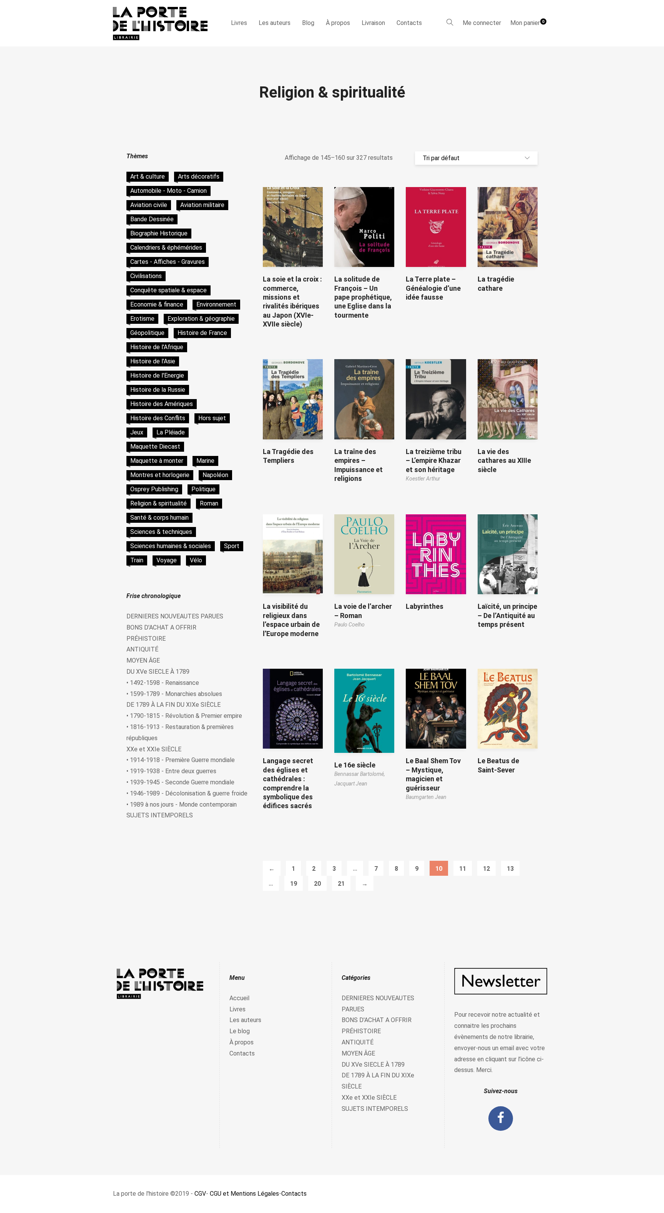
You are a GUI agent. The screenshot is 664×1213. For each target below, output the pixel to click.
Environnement (216, 304)
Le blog (239, 1031)
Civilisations (146, 276)
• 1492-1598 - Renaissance (162, 682)
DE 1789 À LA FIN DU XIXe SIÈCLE (173, 704)
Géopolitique (147, 332)
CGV (200, 1193)
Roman (209, 503)
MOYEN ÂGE (143, 660)
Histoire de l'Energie (157, 375)
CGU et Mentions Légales (244, 1193)
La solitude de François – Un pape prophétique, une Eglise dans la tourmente (363, 297)
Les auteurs (274, 23)
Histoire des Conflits (157, 418)
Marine (205, 460)
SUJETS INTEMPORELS (159, 815)
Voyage (166, 560)
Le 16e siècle (354, 765)
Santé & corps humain (159, 517)
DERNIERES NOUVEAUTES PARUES (174, 616)
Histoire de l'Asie (152, 361)
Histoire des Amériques (161, 404)
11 (462, 868)
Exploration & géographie (201, 318)
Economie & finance (156, 304)
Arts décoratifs (198, 176)
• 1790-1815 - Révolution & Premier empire (184, 715)
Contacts (409, 23)
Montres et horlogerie (159, 475)
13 (510, 868)
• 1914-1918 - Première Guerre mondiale (180, 760)
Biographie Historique (159, 233)
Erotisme (142, 318)
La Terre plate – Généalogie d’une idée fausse (433, 288)
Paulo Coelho (349, 624)
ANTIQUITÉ (142, 649)
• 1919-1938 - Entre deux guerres (171, 771)
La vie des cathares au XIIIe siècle (504, 460)
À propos (338, 23)
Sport (231, 546)
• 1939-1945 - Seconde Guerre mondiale (180, 782)
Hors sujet (212, 418)
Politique (203, 489)
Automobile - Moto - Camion (168, 190)
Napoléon (215, 475)
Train (136, 560)
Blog (308, 23)
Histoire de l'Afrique (156, 347)
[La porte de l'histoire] (164, 23)
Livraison (373, 23)
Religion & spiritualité (158, 503)
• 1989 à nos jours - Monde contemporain (181, 804)
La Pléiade (170, 432)
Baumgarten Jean (426, 797)
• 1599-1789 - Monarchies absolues (174, 694)
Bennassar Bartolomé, (359, 774)
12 (486, 868)
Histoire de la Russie (157, 389)
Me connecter (482, 23)
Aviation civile (148, 205)
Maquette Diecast (155, 446)
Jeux (136, 432)
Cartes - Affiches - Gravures (167, 261)
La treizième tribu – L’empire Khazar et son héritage (433, 460)
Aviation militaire (202, 205)
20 (317, 883)
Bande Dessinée (152, 219)
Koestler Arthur (423, 479)
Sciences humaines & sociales (170, 546)
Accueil (239, 998)
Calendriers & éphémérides (166, 247)
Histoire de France (202, 332)
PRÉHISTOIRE (146, 638)
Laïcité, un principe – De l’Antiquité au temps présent (507, 615)
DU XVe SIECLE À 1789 (157, 671)
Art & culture (147, 176)
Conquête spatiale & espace (168, 290)
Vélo (196, 560)
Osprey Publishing (154, 489)
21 (341, 883)
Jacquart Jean (350, 783)
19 (293, 883)
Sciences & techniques (161, 531)
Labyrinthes (424, 606)
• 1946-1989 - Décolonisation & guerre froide (186, 793)
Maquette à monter (156, 460)
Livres (239, 23)
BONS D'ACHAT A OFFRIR (161, 627)
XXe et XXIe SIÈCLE (153, 749)
